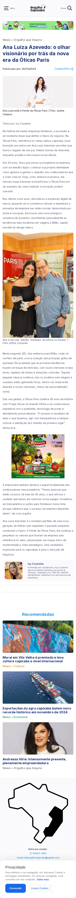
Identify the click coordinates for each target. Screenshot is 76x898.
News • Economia (15, 717)
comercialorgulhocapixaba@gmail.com (38, 857)
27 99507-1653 (38, 853)
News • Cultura (13, 666)
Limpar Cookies (39, 888)
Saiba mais (43, 879)
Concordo (16, 888)
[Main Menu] (6, 8)
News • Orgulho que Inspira (22, 40)
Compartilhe (62, 68)
